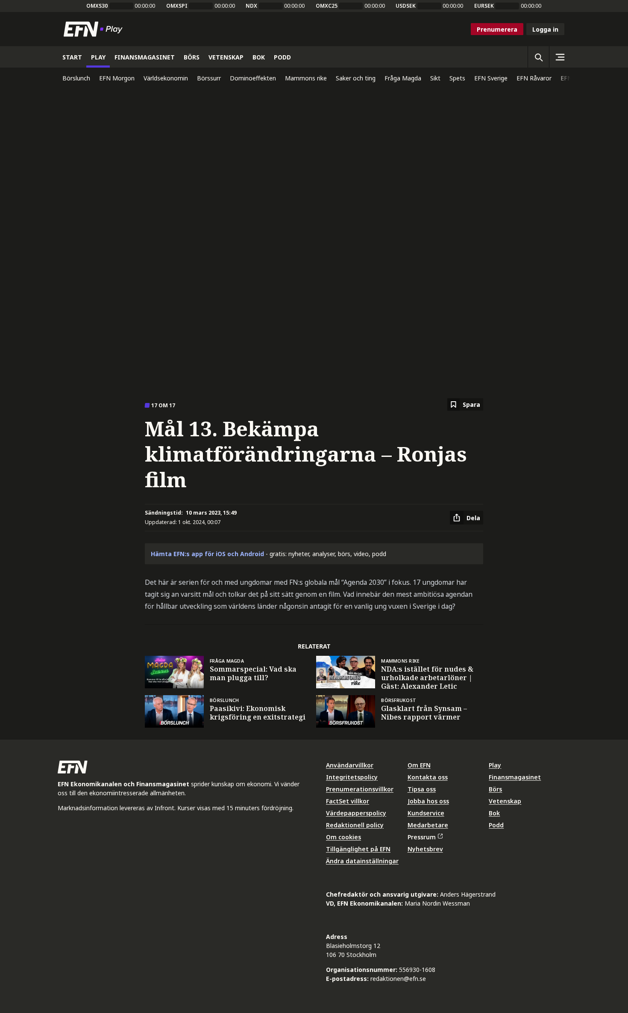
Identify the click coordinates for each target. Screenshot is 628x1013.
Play (495, 765)
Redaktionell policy (355, 825)
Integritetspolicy (352, 777)
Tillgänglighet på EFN (358, 849)
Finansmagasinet (515, 777)
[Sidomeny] (559, 57)
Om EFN (419, 765)
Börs (495, 789)
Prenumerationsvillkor (359, 789)
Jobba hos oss (428, 801)
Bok (494, 813)
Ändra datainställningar (362, 861)
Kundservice (426, 813)
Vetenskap (505, 801)
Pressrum (422, 837)
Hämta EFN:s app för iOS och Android (207, 554)
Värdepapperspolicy (356, 813)
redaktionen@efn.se (398, 978)
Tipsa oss (422, 789)
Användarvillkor (349, 765)
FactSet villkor (347, 801)
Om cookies (343, 837)
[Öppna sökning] (538, 57)
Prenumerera (497, 29)
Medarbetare (428, 825)
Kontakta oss (428, 777)
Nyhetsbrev (425, 849)
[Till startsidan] (95, 29)
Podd (496, 825)
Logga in (545, 29)
